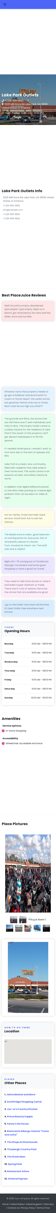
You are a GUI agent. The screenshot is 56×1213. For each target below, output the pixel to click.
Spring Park (15, 1164)
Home (5, 1204)
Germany (49, 1204)
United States (17, 1204)
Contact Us (13, 1207)
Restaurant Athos (18, 1171)
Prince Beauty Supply (20, 1116)
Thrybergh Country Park (22, 1149)
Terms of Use (43, 1207)
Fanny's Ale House (18, 1123)
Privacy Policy (28, 1207)
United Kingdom (34, 1204)
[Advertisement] (28, 43)
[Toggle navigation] (5, 4)
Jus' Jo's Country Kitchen (22, 1109)
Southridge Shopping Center (24, 1101)
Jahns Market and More (20, 1094)
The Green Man (16, 1156)
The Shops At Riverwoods (22, 1142)
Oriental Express (18, 1178)
